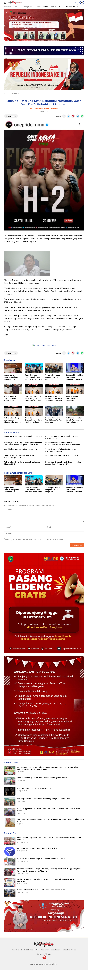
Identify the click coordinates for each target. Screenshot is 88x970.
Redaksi (15, 950)
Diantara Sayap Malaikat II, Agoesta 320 (34, 788)
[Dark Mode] (78, 2)
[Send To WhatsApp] (82, 116)
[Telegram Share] (77, 116)
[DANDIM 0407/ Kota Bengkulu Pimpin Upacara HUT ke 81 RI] (9, 861)
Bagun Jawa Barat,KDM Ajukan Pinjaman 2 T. (11, 377)
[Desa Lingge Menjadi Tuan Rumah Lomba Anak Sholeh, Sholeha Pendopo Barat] (9, 812)
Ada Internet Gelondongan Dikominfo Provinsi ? (38, 848)
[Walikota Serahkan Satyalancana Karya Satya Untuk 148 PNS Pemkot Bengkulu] (9, 882)
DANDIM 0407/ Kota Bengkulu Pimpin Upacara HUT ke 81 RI (42, 859)
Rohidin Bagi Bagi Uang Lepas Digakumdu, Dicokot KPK (12, 420)
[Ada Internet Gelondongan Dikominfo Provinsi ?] (9, 851)
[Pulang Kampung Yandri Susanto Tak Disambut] (54, 411)
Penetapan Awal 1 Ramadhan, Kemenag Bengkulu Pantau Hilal (43, 799)
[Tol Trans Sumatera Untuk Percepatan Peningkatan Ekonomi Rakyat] (75, 411)
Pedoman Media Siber (50, 950)
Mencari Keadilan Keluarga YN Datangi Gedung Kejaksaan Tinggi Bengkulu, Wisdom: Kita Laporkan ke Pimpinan (49, 870)
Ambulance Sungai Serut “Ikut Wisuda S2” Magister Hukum (42, 778)
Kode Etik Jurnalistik (29, 950)
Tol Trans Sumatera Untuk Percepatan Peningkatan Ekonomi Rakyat (74, 420)
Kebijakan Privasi (69, 950)
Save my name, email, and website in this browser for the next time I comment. (35, 539)
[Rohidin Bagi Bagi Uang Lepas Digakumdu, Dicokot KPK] (13, 411)
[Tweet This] (68, 116)
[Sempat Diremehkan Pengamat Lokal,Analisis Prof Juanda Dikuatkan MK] (75, 368)
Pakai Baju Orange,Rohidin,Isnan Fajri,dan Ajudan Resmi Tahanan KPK (33, 420)
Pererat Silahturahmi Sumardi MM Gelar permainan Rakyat (41, 890)
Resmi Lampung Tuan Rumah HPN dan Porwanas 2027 (33, 377)
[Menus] (5, 3)
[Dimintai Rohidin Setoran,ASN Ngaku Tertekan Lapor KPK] (54, 389)
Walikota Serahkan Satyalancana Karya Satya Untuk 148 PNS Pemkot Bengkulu (46, 880)
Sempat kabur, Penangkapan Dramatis (72, 398)
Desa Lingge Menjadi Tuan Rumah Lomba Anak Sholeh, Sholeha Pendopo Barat (48, 810)
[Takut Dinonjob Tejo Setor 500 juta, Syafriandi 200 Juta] (34, 389)
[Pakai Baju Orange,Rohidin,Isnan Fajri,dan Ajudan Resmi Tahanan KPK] (34, 411)
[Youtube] (44, 957)
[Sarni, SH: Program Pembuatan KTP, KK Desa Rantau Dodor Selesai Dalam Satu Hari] (9, 822)
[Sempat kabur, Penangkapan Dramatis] (75, 389)
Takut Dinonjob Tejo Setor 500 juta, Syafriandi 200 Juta (33, 398)
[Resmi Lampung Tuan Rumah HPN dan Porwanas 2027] (34, 368)
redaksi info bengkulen (39, 109)
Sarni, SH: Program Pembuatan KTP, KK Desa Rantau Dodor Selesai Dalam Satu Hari (50, 820)
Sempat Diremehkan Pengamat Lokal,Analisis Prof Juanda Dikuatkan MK (75, 377)
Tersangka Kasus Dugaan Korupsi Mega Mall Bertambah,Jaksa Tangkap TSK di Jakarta (52, 377)
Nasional (54, 109)
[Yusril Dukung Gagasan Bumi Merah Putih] (13, 389)
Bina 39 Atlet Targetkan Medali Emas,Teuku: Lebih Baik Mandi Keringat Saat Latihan (49, 839)
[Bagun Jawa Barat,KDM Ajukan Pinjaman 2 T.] (13, 368)
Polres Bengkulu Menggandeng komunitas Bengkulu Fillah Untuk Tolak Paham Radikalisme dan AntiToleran (47, 768)
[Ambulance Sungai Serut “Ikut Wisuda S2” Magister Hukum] (9, 781)
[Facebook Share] (64, 116)
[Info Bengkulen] (15, 2)
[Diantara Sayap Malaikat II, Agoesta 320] (9, 791)
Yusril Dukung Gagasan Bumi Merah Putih (10, 398)
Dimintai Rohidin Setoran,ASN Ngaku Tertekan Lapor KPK (53, 398)
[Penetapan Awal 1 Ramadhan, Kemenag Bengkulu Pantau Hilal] (9, 801)
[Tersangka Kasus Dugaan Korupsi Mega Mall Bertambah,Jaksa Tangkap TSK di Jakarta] (54, 368)
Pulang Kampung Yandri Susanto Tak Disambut (53, 420)
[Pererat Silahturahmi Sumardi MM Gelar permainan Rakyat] (9, 893)
